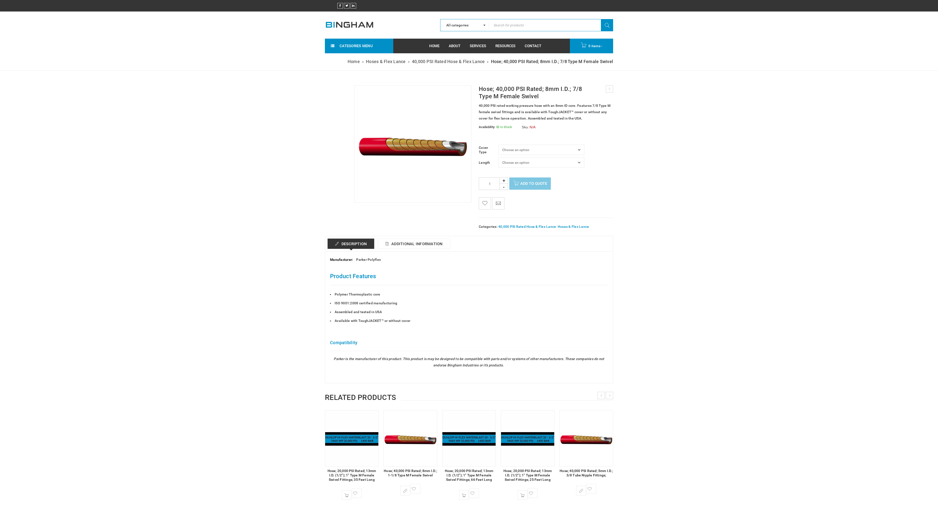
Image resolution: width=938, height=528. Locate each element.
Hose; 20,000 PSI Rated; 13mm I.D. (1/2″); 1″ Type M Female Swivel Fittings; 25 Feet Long (527, 475)
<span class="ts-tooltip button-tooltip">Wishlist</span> (485, 203)
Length (484, 163)
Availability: (487, 127)
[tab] (351, 244)
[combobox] (464, 25)
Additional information (416, 244)
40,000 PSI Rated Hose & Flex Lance (448, 61)
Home (354, 61)
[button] (347, 495)
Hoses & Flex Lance (386, 61)
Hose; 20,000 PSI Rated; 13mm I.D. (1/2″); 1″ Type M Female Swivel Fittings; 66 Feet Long (469, 475)
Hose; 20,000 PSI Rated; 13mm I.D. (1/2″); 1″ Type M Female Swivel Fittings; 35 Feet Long (352, 475)
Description (353, 244)
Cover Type (483, 150)
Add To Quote (533, 183)
